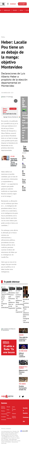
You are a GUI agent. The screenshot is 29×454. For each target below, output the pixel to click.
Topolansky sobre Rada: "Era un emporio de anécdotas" (13, 162)
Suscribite (13, 109)
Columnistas (4, 414)
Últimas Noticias (3, 407)
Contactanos (26, 417)
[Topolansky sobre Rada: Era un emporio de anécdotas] (5, 159)
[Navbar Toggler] (4, 4)
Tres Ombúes (22, 384)
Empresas (9, 418)
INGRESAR (13, 4)
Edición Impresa (14, 417)
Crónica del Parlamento (6, 342)
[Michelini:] (10, 291)
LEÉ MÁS (12, 156)
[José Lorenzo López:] (18, 291)
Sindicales (7, 10)
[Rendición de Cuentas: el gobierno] (25, 297)
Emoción (21, 335)
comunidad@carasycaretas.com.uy (8, 436)
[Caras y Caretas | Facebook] (20, 397)
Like (8, 415)
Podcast (14, 413)
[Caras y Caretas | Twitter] (23, 397)
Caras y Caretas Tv (14, 408)
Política (3, 411)
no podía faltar (23, 351)
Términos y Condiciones (6, 428)
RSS (24, 421)
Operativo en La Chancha (23, 367)
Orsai (21, 10)
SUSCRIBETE (22, 4)
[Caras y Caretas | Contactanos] (26, 396)
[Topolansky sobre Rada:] (3, 292)
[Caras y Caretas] (7, 397)
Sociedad (3, 416)
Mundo (15, 10)
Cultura (8, 412)
